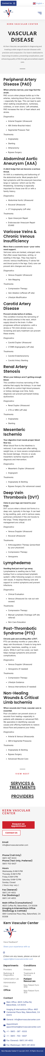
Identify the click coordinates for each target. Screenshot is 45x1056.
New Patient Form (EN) (31, 986)
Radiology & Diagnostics (8, 974)
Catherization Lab (11, 979)
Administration (9, 982)
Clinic (5, 986)
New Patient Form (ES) (31, 991)
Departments (10, 965)
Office (6, 990)
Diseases (27, 969)
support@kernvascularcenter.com (18, 959)
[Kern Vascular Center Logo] (8, 13)
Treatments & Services (29, 974)
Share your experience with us (16, 946)
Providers (7, 969)
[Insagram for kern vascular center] (4, 952)
